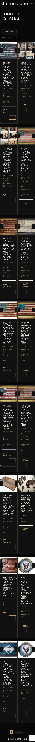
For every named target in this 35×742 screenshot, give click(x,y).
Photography (24, 93)
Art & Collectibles (8, 88)
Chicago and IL (25, 181)
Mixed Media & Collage (7, 92)
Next (21, 732)
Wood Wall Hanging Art (6, 102)
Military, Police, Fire (25, 185)
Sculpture (23, 521)
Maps (22, 518)
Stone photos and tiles (26, 97)
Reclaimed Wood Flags (7, 97)
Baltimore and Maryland (25, 178)
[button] (30, 208)
